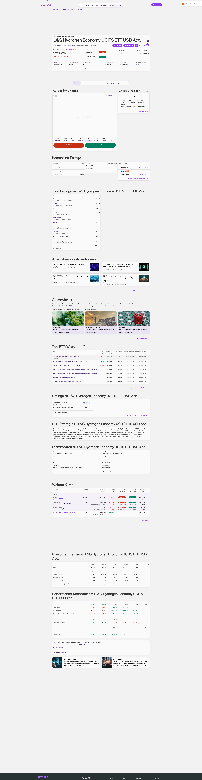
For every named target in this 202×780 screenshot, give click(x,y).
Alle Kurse (91, 83)
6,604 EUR (122, 507)
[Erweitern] (136, 45)
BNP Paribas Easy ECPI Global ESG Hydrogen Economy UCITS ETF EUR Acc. (75, 369)
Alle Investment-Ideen (140, 291)
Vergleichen (129, 45)
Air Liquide (56, 231)
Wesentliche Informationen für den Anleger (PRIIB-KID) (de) (70, 645)
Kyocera (55, 203)
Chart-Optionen (109, 95)
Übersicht (77, 83)
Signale (145, 45)
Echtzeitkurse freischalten (68, 512)
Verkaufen (102, 52)
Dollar (124, 779)
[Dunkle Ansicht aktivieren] (47, 0)
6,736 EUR (132, 497)
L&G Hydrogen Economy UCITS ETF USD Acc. (72, 9)
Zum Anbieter (143, 111)
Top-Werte (138, 779)
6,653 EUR (122, 497)
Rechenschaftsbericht (59, 652)
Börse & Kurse (55, 9)
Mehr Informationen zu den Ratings (137, 415)
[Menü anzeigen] (81, 5)
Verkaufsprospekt (58, 650)
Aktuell (87, 5)
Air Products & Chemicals (60, 236)
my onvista (95, 5)
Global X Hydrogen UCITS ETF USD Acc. (64, 377)
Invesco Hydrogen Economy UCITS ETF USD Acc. (67, 381)
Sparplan (113, 83)
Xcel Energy (56, 227)
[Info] (61, 62)
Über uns (156, 779)
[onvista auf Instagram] (89, 778)
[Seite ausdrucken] (147, 41)
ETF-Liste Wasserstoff (140, 387)
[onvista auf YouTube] (86, 778)
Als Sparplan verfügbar (78, 69)
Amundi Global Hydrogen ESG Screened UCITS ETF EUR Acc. (70, 361)
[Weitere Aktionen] (148, 357)
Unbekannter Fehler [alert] (184, 4)
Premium (104, 5)
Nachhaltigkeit (124, 83)
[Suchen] (121, 5)
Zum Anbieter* (143, 168)
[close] (199, 2)
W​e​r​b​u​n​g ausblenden (114, 21)
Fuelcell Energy (57, 199)
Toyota (55, 222)
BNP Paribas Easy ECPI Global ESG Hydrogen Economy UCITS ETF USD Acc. (75, 373)
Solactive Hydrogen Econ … (91, 65)
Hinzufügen (117, 45)
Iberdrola (55, 208)
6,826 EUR (132, 507)
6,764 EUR (132, 502)
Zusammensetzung (102, 83)
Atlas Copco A (57, 213)
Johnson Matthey (58, 241)
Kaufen (102, 57)
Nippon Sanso (57, 217)
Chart (84, 83)
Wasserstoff (63, 69)
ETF (60, 9)
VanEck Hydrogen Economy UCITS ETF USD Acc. (67, 365)
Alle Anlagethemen (141, 338)
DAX (111, 779)
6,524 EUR (122, 502)
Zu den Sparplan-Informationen (137, 178)
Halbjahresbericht (58, 647)
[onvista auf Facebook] (83, 778)
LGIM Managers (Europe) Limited (88, 45)
